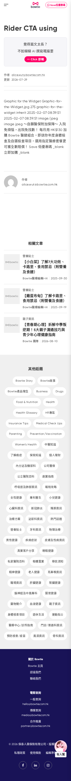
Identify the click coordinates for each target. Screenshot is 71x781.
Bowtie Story (24, 380)
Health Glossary (26, 412)
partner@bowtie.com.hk (35, 725)
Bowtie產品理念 (18, 391)
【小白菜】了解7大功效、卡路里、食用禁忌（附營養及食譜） (44, 267)
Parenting (15, 433)
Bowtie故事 (47, 380)
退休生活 (38, 614)
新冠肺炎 (37, 508)
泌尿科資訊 (35, 518)
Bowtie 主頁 (35, 665)
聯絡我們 (35, 678)
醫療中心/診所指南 (21, 625)
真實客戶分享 (26, 550)
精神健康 (15, 572)
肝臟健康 (35, 582)
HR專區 (50, 412)
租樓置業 (38, 561)
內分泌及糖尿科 (26, 465)
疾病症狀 (31, 540)
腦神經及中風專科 (25, 593)
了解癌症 (16, 455)
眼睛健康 (48, 550)
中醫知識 (50, 444)
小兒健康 (55, 497)
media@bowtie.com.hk (35, 715)
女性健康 (16, 497)
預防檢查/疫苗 (16, 635)
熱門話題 (56, 518)
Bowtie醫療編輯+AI (35, 278)
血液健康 (35, 603)
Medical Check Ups (49, 423)
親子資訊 (28, 319)
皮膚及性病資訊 (55, 540)
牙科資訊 (35, 529)
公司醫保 (49, 465)
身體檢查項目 (16, 614)
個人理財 (55, 455)
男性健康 (12, 540)
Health (50, 402)
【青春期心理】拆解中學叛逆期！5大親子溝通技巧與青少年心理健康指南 (44, 330)
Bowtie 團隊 (31, 341)
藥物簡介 (16, 603)
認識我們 (35, 672)
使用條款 (35, 752)
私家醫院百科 (16, 561)
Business (42, 391)
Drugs (60, 391)
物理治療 (55, 529)
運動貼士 (58, 614)
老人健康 (34, 572)
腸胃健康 (51, 593)
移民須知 (58, 561)
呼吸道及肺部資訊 (25, 486)
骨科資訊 (58, 635)
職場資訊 (16, 582)
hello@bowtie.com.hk (35, 704)
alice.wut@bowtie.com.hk (28, 74)
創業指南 (48, 476)
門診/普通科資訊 (51, 625)
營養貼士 (28, 256)
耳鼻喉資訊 (55, 572)
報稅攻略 (51, 486)
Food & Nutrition (27, 402)
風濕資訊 (39, 635)
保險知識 (35, 455)
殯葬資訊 (56, 508)
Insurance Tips (18, 423)
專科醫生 (35, 497)
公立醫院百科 (26, 476)
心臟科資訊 (16, 508)
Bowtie (35, 5)
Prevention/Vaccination (46, 433)
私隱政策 (19, 752)
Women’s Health (26, 444)
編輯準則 (51, 752)
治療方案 (15, 518)
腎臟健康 (55, 582)
